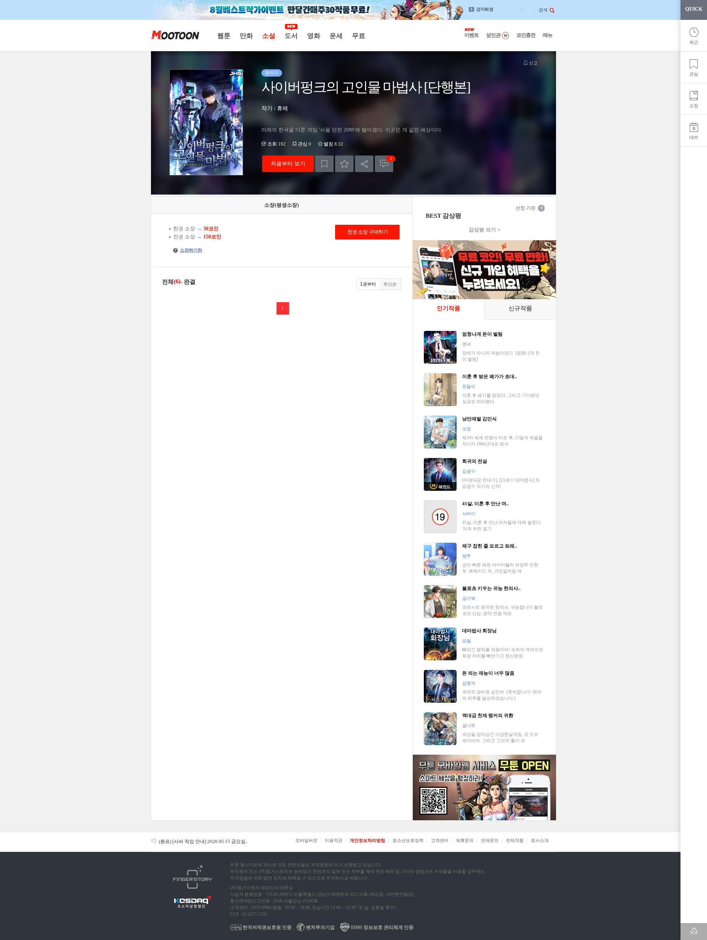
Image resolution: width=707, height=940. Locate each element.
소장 (693, 105)
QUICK (694, 9)
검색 (543, 10)
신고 (533, 63)
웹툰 (223, 35)
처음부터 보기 (288, 163)
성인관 (493, 35)
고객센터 (440, 840)
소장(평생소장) (281, 205)
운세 (336, 35)
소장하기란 (188, 250)
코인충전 (525, 35)
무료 (358, 35)
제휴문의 (465, 840)
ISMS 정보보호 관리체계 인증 (382, 927)
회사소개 (540, 840)
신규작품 (520, 308)
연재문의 (490, 840)
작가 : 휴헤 (274, 108)
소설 (268, 35)
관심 (693, 74)
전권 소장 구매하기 (367, 232)
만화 (246, 35)
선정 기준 (526, 208)
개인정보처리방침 (367, 840)
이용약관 (333, 840)
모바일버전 (306, 840)
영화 (313, 35)
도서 (291, 35)
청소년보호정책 (408, 840)
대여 (693, 137)
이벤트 (471, 35)
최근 (693, 42)
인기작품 (448, 308)
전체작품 (515, 840)
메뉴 (547, 35)
